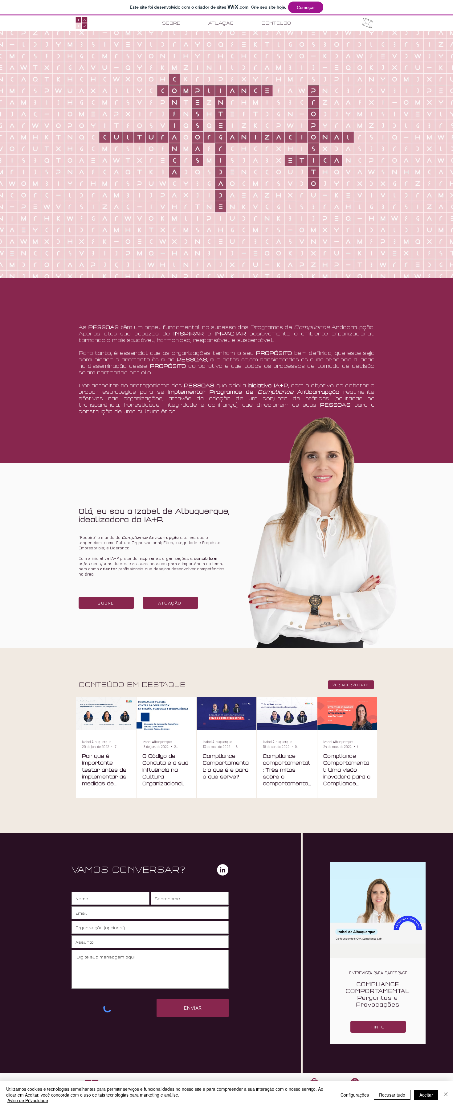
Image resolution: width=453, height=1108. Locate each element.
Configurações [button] (355, 1095)
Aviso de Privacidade (27, 1100)
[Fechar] (445, 1094)
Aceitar (426, 1095)
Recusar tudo (392, 1095)
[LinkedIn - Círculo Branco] (222, 870)
